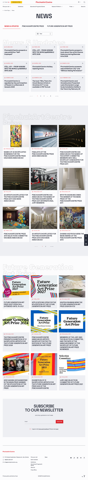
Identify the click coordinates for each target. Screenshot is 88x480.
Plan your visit (6, 6)
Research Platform (56, 6)
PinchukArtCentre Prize (33, 26)
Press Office (34, 470)
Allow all (50, 474)
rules (57, 429)
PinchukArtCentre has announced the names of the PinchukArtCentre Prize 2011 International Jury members (43, 199)
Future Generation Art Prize (60, 26)
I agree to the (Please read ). (45, 429)
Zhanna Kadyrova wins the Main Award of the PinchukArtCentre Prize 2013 (72, 237)
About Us (83, 6)
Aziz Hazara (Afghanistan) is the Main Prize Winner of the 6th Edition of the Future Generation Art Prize (15, 384)
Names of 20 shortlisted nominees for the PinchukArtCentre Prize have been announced (15, 155)
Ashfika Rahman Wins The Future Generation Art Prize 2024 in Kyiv (71, 305)
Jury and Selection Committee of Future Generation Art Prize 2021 (71, 382)
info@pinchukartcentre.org (10, 462)
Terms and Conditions (44, 429)
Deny (57, 474)
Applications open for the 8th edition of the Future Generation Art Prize (44, 305)
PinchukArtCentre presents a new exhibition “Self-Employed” (15, 52)
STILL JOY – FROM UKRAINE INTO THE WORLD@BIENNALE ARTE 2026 (43, 52)
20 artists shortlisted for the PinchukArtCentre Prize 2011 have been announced (16, 198)
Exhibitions (20, 6)
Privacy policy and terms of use (10, 476)
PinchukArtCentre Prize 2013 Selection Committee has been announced (16, 236)
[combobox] (79, 2)
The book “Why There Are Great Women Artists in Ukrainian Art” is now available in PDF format (41, 84)
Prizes (71, 6)
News (46, 457)
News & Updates (11, 26)
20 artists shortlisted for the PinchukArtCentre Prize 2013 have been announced (44, 237)
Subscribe (59, 421)
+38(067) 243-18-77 (8, 459)
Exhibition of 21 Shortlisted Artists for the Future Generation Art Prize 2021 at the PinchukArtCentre (44, 384)
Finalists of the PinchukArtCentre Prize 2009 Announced (43, 154)
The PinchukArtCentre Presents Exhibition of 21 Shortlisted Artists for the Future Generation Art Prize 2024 (16, 341)
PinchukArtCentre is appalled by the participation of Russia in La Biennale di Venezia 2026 (15, 84)
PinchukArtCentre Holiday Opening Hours (42, 68)
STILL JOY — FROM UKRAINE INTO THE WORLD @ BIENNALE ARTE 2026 (15, 69)
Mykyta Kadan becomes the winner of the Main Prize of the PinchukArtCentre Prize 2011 (71, 199)
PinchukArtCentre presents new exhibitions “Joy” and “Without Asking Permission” (71, 69)
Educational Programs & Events (37, 6)
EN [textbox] (78, 2)
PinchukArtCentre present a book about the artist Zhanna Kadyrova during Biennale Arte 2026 (72, 53)
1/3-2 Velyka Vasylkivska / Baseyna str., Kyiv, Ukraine (16, 457)
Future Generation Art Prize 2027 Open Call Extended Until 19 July (14, 305)
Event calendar (34, 459)
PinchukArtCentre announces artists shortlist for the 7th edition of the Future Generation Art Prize (41, 341)
